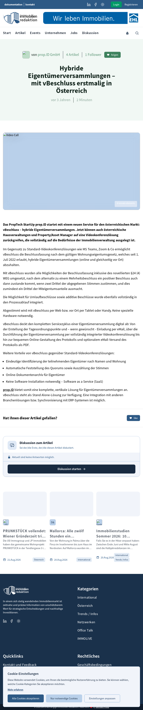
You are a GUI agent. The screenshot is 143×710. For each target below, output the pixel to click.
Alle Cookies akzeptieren (25, 698)
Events (35, 33)
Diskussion (90, 33)
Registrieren (131, 4)
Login (116, 4)
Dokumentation (13, 4)
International (87, 597)
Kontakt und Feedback (19, 665)
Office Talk (85, 630)
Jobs (74, 33)
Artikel (20, 33)
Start (7, 33)
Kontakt (30, 4)
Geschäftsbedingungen (94, 665)
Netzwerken (86, 622)
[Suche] (137, 33)
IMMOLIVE (84, 639)
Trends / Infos (87, 614)
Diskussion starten (69, 469)
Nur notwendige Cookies (64, 698)
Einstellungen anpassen (102, 698)
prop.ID (8, 390)
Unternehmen (55, 33)
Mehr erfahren (15, 689)
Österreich (85, 606)
